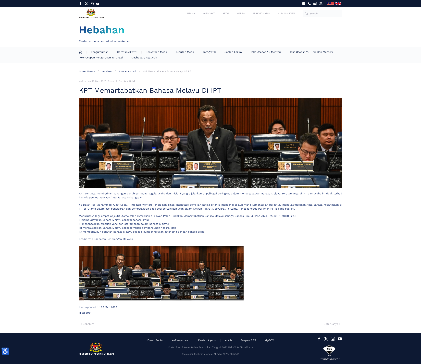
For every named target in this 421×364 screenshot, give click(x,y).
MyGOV (269, 340)
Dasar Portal (155, 340)
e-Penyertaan (180, 340)
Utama (191, 13)
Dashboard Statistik (144, 57)
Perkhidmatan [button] (261, 13)
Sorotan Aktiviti (127, 52)
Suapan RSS (248, 340)
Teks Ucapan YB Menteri (265, 52)
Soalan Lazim (233, 52)
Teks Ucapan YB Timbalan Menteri (311, 52)
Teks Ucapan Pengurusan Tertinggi (101, 57)
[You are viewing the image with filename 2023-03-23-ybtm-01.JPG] (120, 273)
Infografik (209, 52)
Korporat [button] (209, 13)
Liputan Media (185, 52)
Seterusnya (331, 323)
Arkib (228, 340)
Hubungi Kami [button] (286, 13)
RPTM (226, 13)
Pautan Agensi (207, 340)
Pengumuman (100, 52)
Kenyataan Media (157, 52)
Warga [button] (241, 13)
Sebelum (88, 323)
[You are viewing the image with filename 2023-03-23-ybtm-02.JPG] (202, 273)
